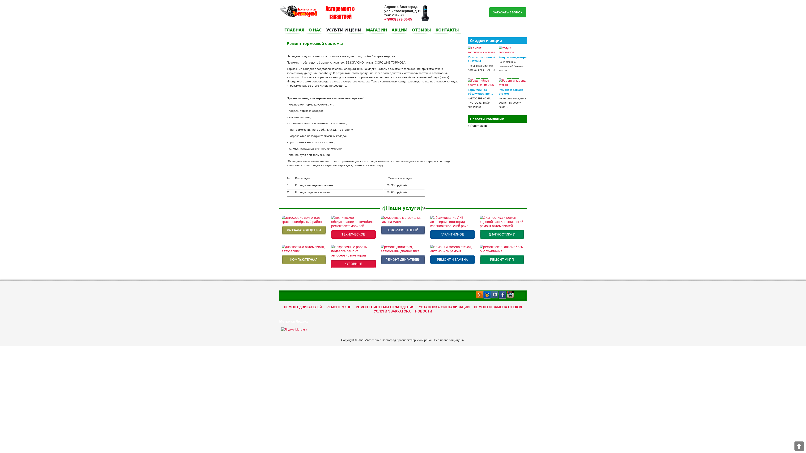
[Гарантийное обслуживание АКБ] (482, 82)
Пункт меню (479, 125)
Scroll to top (799, 446)
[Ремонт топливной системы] (482, 50)
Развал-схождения (304, 230)
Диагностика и (502, 234)
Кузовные (353, 264)
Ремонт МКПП (502, 259)
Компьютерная (304, 259)
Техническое (353, 234)
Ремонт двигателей (403, 259)
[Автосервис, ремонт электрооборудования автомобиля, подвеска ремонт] (298, 10)
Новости (423, 311)
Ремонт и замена (452, 259)
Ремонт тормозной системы (315, 43)
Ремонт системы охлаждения (385, 307)
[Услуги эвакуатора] (513, 50)
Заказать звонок (507, 12)
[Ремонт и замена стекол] (513, 82)
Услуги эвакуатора (513, 57)
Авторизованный (402, 230)
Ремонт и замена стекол (498, 307)
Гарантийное (452, 234)
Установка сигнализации (444, 307)
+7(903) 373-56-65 (398, 19)
